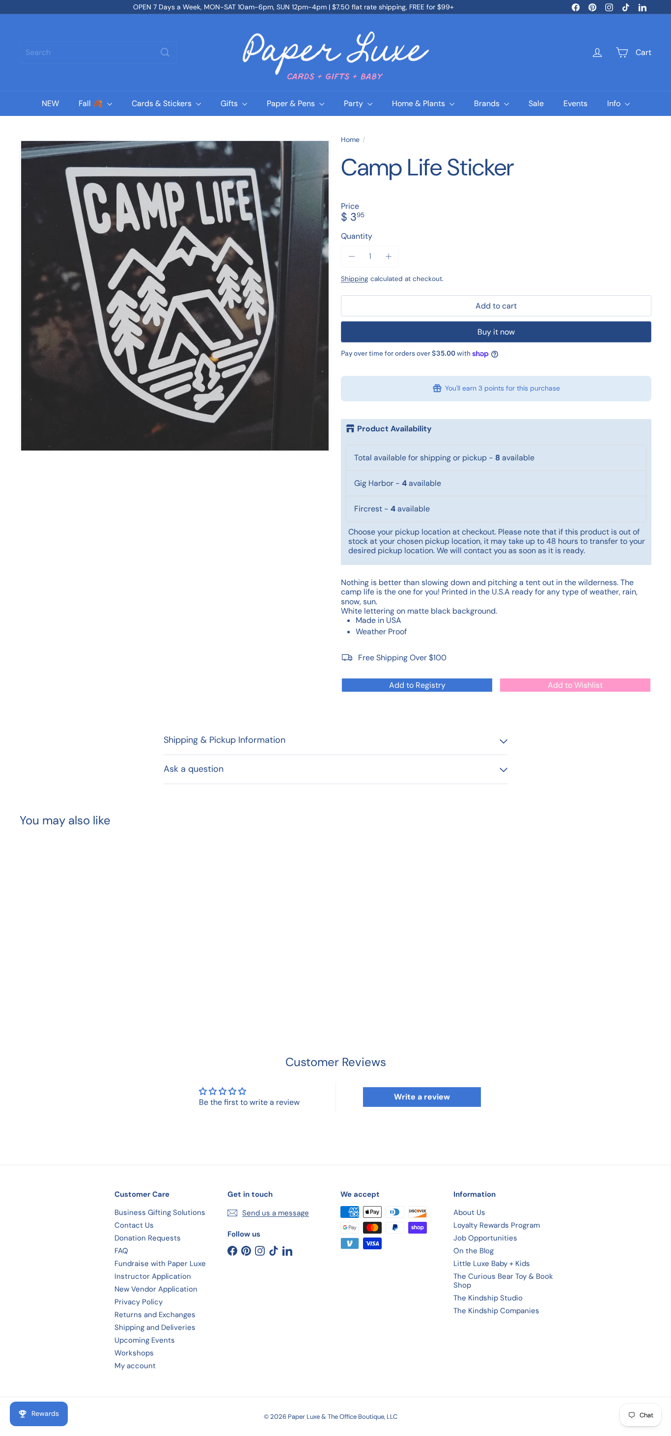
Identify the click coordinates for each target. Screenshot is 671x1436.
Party (354, 103)
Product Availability (394, 429)
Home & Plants (419, 103)
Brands (488, 103)
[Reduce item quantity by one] (351, 256)
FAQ (121, 1251)
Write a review (422, 1097)
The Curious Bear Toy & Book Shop (503, 1280)
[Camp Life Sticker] (68, 912)
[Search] (165, 52)
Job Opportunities (485, 1238)
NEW (50, 103)
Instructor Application (152, 1276)
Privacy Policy (138, 1302)
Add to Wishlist (575, 685)
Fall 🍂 (92, 103)
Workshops (134, 1353)
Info (614, 103)
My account (135, 1366)
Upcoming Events (144, 1340)
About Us (469, 1212)
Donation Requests (147, 1238)
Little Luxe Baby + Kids (491, 1263)
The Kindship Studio (488, 1298)
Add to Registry (417, 685)
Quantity (356, 236)
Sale (536, 103)
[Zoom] (175, 296)
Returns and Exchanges (155, 1315)
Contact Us (134, 1225)
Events (575, 103)
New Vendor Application (155, 1289)
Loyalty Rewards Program (496, 1225)
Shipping (354, 279)
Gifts (230, 103)
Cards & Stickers (163, 103)
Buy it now (496, 332)
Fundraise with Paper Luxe (160, 1263)
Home (350, 140)
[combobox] (98, 52)
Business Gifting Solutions (159, 1212)
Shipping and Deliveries (155, 1327)
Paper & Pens (292, 103)
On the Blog (473, 1251)
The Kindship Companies (496, 1311)
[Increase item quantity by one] (388, 256)
